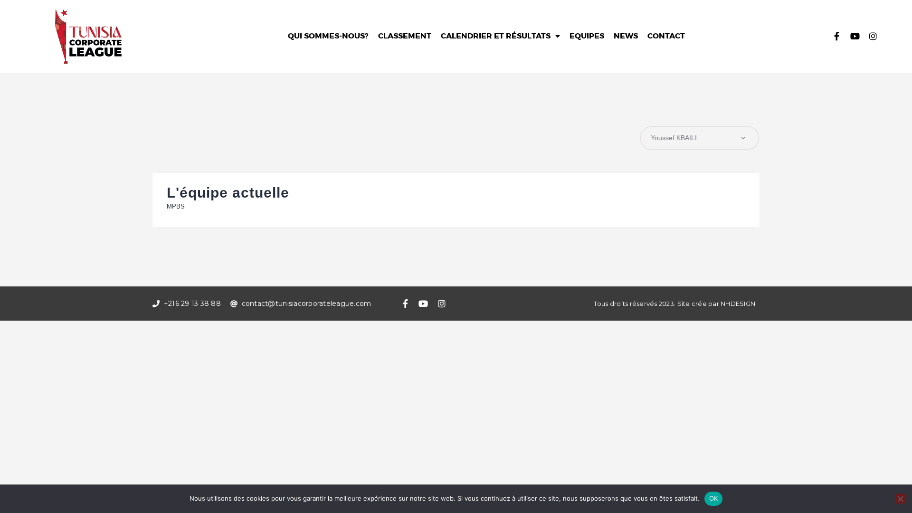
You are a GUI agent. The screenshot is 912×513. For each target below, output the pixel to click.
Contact (666, 36)
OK (713, 498)
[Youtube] (855, 36)
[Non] (900, 499)
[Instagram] (873, 36)
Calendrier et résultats (496, 36)
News (626, 36)
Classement (404, 36)
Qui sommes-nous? (328, 36)
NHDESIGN (738, 303)
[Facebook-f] (837, 36)
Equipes (587, 36)
